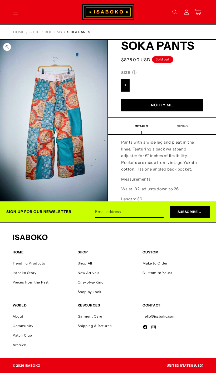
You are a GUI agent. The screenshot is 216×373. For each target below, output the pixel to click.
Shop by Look (89, 292)
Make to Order (155, 263)
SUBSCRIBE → (190, 212)
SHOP (35, 32)
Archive (19, 345)
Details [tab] (141, 126)
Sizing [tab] (182, 126)
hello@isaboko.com (159, 316)
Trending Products (29, 263)
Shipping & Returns (95, 326)
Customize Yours (157, 273)
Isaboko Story (25, 273)
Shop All (85, 263)
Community (23, 326)
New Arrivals (88, 273)
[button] (16, 12)
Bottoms (53, 32)
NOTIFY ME (162, 105)
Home (18, 32)
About (18, 316)
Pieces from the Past (31, 282)
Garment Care (90, 316)
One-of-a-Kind (91, 282)
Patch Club (22, 335)
